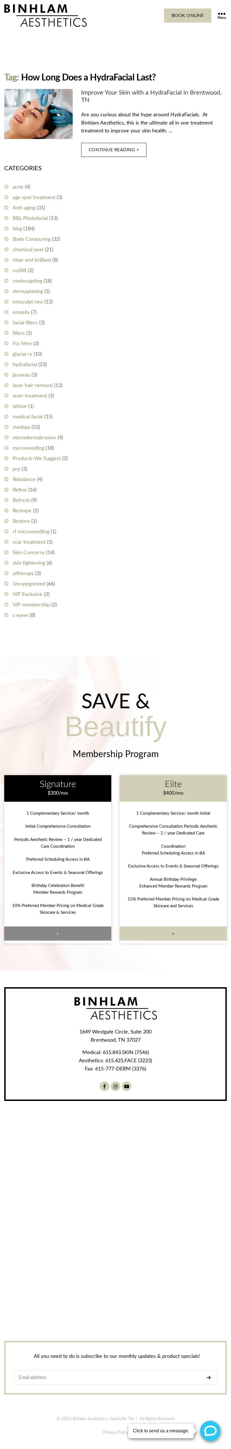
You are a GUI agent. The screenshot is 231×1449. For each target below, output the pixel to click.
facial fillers (25, 322)
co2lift (19, 270)
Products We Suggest (37, 458)
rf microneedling (31, 531)
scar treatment (29, 542)
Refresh (21, 500)
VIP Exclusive (28, 594)
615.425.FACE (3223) (128, 1060)
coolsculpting (27, 281)
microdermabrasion (34, 437)
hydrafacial (25, 364)
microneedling (28, 448)
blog (17, 228)
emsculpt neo (28, 302)
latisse (20, 406)
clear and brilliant (32, 260)
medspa (21, 427)
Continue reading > (114, 150)
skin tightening (29, 563)
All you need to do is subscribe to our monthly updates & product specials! (117, 1356)
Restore (21, 521)
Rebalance (24, 479)
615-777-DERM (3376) (120, 1069)
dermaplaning (28, 291)
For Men (22, 343)
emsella (21, 312)
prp (16, 469)
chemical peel (28, 249)
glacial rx (22, 354)
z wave (20, 615)
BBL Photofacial (30, 218)
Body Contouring (31, 239)
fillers (19, 333)
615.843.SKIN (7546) (126, 1052)
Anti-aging (24, 208)
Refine (20, 490)
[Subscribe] (210, 1378)
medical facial (28, 416)
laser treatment (30, 396)
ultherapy (23, 573)
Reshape (22, 510)
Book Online (188, 15)
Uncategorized (29, 584)
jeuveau (21, 375)
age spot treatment (34, 197)
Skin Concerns (29, 552)
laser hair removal (33, 385)
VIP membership (31, 604)
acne (18, 187)
